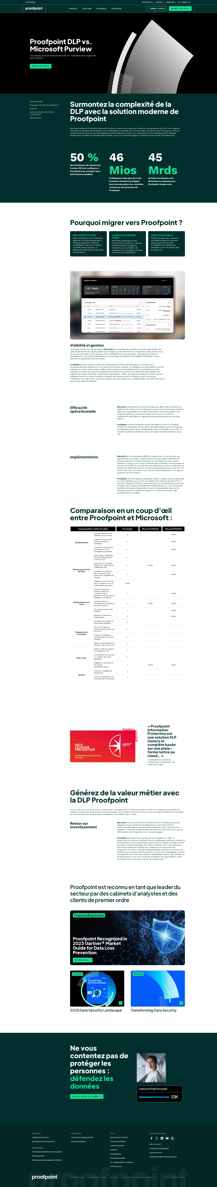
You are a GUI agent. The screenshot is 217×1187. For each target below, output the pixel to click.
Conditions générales (76, 1177)
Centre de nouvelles (117, 1158)
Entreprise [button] (117, 8)
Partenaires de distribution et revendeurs (47, 1152)
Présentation (36, 101)
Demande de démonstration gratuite (163, 1157)
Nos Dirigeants (115, 1154)
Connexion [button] (170, 2)
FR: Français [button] (183, 2)
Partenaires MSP (38, 1156)
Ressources (35, 118)
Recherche (31, 2)
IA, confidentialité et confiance (121, 1162)
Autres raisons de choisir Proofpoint (42, 113)
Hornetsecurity (116, 1166)
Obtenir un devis (39, 66)
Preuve (33, 108)
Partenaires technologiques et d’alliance (47, 1160)
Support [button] (159, 2)
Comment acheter (117, 1145)
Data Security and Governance (43, 1141)
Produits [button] (73, 8)
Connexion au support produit (82, 1137)
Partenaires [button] (147, 2)
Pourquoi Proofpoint (118, 1141)
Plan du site (114, 1177)
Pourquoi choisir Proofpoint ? (44, 105)
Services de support (78, 1141)
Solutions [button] (87, 8)
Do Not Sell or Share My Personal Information (137, 1177)
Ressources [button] (101, 8)
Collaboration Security (40, 1137)
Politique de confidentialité (96, 1177)
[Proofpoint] (35, 9)
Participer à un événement (159, 1148)
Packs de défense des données (85, 1096)
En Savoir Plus (81, 960)
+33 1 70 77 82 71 (155, 1144)
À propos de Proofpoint (119, 1137)
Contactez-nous (155, 1152)
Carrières (113, 1150)
